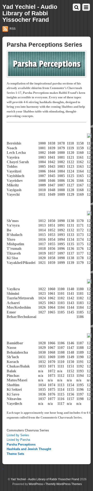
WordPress (36, 483)
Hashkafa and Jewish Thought (29, 449)
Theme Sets (15, 454)
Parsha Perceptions (21, 444)
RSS (13, 28)
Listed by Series (18, 435)
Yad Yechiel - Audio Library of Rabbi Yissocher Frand (45, 479)
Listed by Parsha (18, 439)
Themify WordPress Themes (63, 483)
